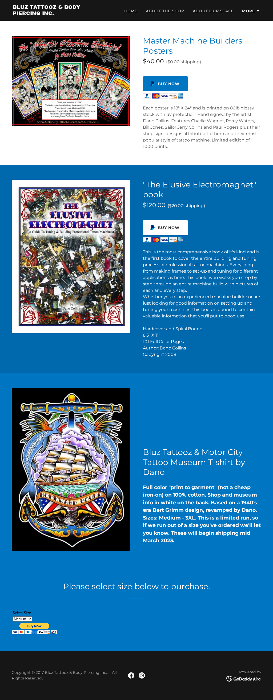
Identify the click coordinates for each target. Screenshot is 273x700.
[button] (251, 11)
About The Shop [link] (165, 11)
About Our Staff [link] (213, 11)
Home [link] (130, 11)
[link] (56, 13)
